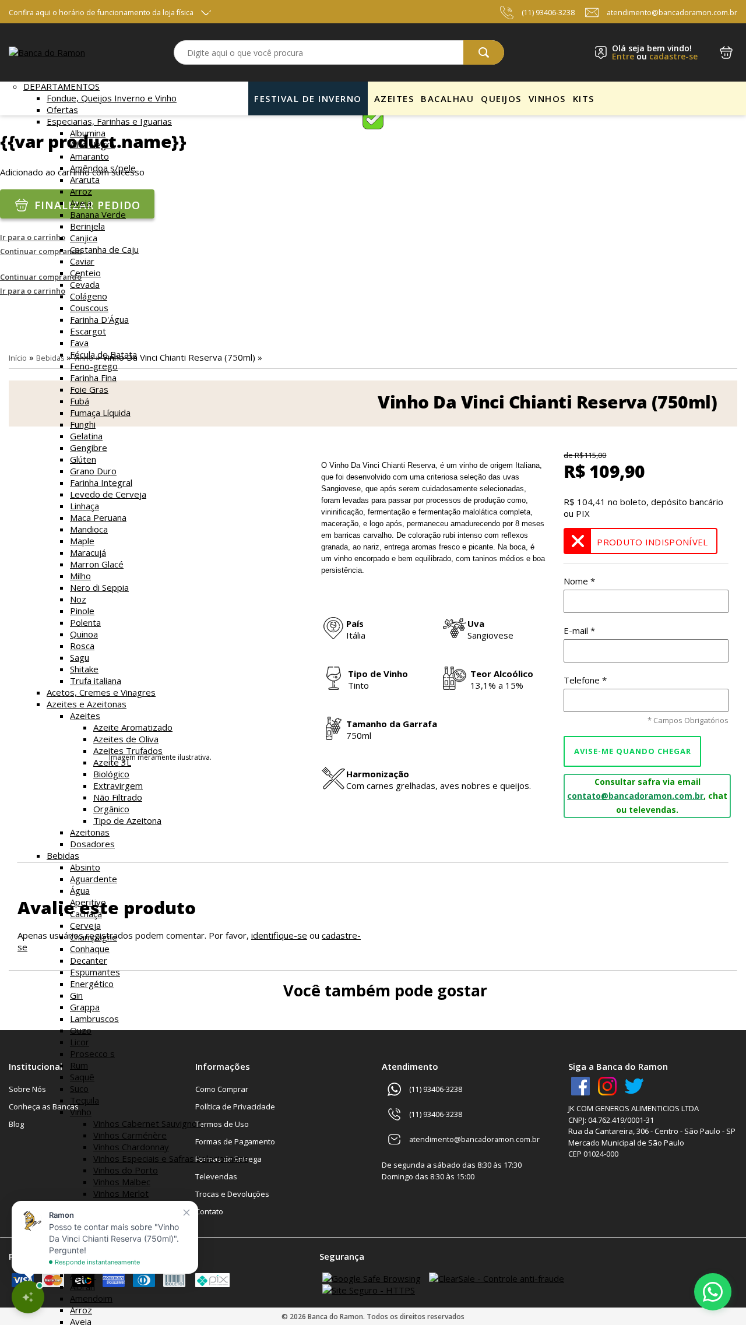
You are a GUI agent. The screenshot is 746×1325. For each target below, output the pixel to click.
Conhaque (90, 948)
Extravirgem (118, 785)
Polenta (85, 622)
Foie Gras (89, 389)
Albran (82, 1286)
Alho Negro (92, 144)
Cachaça (86, 913)
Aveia (81, 203)
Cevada (85, 284)
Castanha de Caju (104, 249)
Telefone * (585, 680)
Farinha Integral (101, 482)
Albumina (87, 133)
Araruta (85, 179)
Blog (16, 1124)
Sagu (79, 657)
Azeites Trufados (128, 750)
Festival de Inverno (308, 98)
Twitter (634, 1086)
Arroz (81, 191)
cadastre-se (673, 56)
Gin (76, 995)
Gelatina (86, 436)
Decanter (88, 960)
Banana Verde (98, 214)
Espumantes (95, 972)
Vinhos (547, 98)
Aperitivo (88, 902)
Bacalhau (447, 98)
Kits (583, 98)
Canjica (83, 238)
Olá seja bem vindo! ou (655, 52)
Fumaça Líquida (100, 412)
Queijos (501, 98)
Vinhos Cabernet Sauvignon (147, 1123)
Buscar (483, 52)
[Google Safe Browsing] (371, 1278)
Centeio (85, 273)
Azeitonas (90, 832)
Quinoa (84, 634)
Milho (80, 576)
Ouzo (81, 1030)
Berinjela (87, 226)
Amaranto (89, 156)
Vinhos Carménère (130, 1135)
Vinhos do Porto (125, 1170)
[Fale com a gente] (712, 1291)
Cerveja (85, 925)
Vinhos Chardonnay (131, 1147)
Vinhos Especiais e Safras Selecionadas (170, 1158)
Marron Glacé (97, 564)
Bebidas (63, 855)
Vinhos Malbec (121, 1181)
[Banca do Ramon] (47, 52)
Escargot (88, 331)
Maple (82, 541)
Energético (92, 983)
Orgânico (111, 809)
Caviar (82, 261)
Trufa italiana (95, 680)
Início (18, 358)
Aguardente (93, 878)
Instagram (607, 1086)
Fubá (79, 401)
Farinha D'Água (99, 319)
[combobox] (339, 52)
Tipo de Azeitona (127, 820)
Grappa (85, 1007)
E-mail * (579, 630)
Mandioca (89, 529)
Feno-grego (94, 366)
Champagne (93, 937)
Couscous (89, 307)
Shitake (84, 669)
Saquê (82, 1077)
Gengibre (88, 447)
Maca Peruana (98, 517)
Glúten (83, 459)
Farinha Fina (93, 377)
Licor (79, 1042)
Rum (79, 1065)
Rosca (82, 645)
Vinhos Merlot (121, 1193)
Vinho (81, 1112)
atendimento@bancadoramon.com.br (672, 12)
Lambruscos (94, 1018)
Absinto (85, 867)
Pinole (82, 610)
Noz (78, 599)
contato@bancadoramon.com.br (635, 795)
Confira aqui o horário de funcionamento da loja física (101, 12)
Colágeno (88, 296)
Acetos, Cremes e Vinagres (101, 692)
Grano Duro (93, 471)
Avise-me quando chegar (632, 751)
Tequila (84, 1100)
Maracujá (88, 552)
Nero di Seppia (99, 587)
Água (80, 890)
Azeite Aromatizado (133, 727)
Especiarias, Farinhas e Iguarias (109, 121)
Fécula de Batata (103, 354)
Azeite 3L (112, 762)
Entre (623, 56)
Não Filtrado (117, 797)
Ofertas (62, 109)
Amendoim (91, 1298)
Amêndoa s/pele (103, 168)
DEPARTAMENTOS (61, 86)
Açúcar (83, 1275)
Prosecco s (92, 1053)
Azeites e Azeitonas (86, 704)
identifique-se (279, 935)
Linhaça (84, 506)
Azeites (85, 715)
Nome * (579, 581)
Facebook (580, 1086)
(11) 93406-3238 (548, 12)
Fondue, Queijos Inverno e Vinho (112, 98)
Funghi (83, 424)
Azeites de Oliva (126, 739)
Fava (79, 342)
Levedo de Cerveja (108, 494)
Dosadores (92, 844)
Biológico (111, 774)
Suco (79, 1088)
